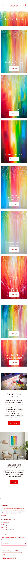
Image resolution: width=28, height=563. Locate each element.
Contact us (5, 523)
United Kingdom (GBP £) (11, 551)
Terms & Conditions (7, 529)
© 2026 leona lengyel (8, 558)
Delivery (4, 525)
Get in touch (14, 423)
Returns (4, 527)
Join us (14, 482)
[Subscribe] (25, 544)
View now (14, 68)
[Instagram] (4, 555)
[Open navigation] (2, 5)
